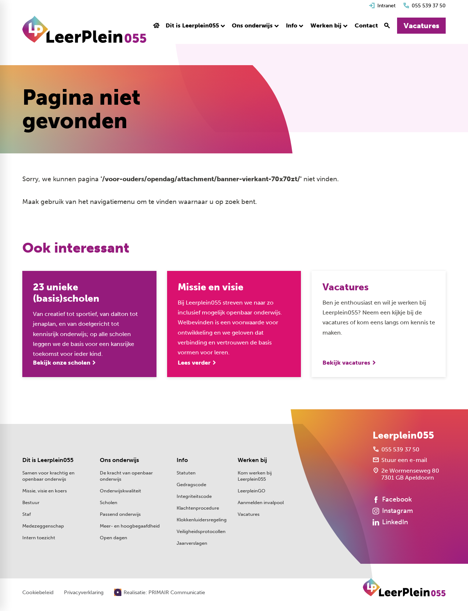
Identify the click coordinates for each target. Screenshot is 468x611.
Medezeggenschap (43, 526)
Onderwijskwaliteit (120, 490)
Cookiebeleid (37, 593)
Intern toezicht (38, 537)
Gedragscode (191, 484)
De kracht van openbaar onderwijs (126, 476)
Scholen (108, 502)
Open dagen (113, 537)
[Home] (84, 29)
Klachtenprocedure (198, 508)
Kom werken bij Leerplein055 (255, 476)
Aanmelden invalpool (261, 502)
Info (182, 460)
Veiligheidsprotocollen (201, 531)
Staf (26, 514)
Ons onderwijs (119, 460)
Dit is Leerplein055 (47, 460)
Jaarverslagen (192, 543)
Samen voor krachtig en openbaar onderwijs (48, 476)
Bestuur (30, 502)
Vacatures (249, 514)
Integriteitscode (194, 496)
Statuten (186, 473)
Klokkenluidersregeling (202, 519)
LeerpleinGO (251, 490)
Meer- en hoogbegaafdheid (130, 526)
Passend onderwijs (120, 514)
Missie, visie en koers (44, 490)
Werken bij (252, 460)
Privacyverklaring (83, 593)
